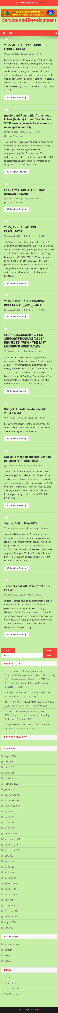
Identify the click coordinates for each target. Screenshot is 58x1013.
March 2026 (10, 778)
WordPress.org (11, 994)
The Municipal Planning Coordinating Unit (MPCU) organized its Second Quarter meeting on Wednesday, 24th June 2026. (28, 715)
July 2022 (8, 855)
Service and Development (29, 20)
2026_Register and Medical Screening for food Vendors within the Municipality (26, 726)
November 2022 (12, 839)
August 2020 (10, 922)
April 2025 (9, 828)
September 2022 (12, 850)
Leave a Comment (15, 136)
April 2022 (9, 872)
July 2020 (8, 927)
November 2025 (12, 800)
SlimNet (37, 1010)
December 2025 (12, 794)
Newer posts (51, 650)
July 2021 (8, 900)
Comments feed (12, 988)
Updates (8, 960)
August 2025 (10, 811)
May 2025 (9, 822)
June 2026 (9, 767)
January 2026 (10, 789)
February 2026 (11, 783)
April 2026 (9, 772)
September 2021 (12, 894)
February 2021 (11, 911)
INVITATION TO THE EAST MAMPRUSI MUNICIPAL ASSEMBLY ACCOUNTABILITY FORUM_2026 (29, 703)
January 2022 (10, 883)
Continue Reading (18, 97)
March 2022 (10, 877)
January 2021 (10, 916)
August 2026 (10, 756)
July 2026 (8, 761)
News (7, 955)
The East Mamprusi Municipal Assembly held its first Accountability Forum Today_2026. (29, 694)
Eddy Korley (29, 54)
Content (8, 949)
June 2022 (9, 861)
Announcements (12, 944)
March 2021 (10, 905)
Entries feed (10, 983)
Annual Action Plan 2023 (20, 523)
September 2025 (12, 805)
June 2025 (9, 817)
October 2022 (11, 844)
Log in (7, 977)
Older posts (10, 650)
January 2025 (10, 833)
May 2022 (9, 866)
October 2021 (11, 888)
